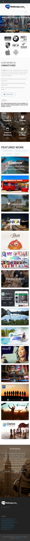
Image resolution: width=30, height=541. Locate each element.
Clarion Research (15, 424)
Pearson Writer (15, 348)
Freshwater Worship (15, 405)
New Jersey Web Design (7, 524)
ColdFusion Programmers (7, 520)
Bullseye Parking (15, 178)
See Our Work (8, 31)
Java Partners (15, 234)
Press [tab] (5, 100)
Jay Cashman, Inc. (15, 159)
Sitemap (18, 538)
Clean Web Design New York (8, 519)
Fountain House (15, 386)
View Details (14, 173)
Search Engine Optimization (8, 525)
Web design (9, 153)
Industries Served (7, 150)
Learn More (9, 94)
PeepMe (15, 291)
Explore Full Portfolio (21, 150)
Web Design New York (6, 529)
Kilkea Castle (15, 197)
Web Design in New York (7, 527)
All (3, 153)
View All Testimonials (20, 471)
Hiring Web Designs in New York (9, 522)
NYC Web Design (18, 536)
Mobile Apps (17, 153)
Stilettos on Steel (15, 272)
